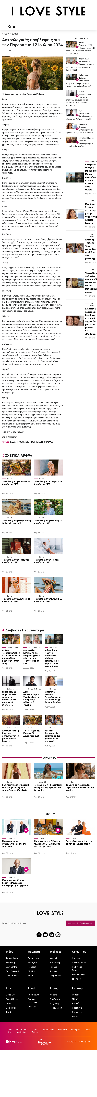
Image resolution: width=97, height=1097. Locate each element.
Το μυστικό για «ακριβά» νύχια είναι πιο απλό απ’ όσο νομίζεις (80, 787)
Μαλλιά (31, 971)
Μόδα (9, 951)
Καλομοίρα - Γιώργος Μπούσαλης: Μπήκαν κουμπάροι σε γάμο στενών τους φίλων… (52, 658)
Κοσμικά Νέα (78, 974)
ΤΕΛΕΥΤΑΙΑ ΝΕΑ (80, 39)
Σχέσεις (54, 971)
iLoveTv (49, 814)
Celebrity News (13, 647)
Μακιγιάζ (42, 782)
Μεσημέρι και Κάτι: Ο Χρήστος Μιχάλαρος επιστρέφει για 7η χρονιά (15, 883)
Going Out (11, 1008)
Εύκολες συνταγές (32, 1001)
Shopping (10, 962)
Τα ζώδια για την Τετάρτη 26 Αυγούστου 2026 (16, 561)
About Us (9, 1030)
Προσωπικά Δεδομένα (21, 1030)
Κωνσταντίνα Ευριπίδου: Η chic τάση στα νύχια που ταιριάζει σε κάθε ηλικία (15, 787)
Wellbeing (54, 958)
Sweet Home (12, 999)
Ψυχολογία (55, 975)
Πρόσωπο (33, 967)
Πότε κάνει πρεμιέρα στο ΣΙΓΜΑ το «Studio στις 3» (79, 842)
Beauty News (34, 958)
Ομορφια (49, 757)
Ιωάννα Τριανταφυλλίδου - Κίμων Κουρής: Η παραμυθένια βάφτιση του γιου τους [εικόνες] (80, 48)
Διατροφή (55, 962)
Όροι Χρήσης (34, 1030)
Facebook (62, 1029)
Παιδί (8, 1003)
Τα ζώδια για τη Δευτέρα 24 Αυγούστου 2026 (16, 600)
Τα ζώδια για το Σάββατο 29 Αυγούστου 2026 (48, 482)
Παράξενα (77, 1008)
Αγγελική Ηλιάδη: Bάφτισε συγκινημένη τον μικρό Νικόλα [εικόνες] (10, 736)
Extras (75, 1016)
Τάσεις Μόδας (13, 958)
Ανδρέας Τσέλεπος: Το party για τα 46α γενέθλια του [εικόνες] (52, 736)
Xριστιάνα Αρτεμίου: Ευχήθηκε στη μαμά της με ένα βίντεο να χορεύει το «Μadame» (90, 321)
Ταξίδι (9, 1012)
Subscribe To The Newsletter (80, 923)
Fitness (53, 967)
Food (31, 988)
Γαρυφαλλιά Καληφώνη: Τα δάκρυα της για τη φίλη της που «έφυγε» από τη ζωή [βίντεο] (80, 64)
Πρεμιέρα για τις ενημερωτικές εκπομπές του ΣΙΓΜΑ (15, 844)
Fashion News (12, 975)
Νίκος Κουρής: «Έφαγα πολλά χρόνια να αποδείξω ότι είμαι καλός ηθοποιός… (9, 698)
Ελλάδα (75, 999)
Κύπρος (75, 994)
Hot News (53, 647)
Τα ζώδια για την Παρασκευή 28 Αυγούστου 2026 (16, 522)
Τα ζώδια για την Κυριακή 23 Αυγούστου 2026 (48, 600)
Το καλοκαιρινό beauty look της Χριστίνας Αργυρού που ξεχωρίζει (48, 787)
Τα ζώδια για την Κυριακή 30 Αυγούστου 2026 (16, 482)
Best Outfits (11, 967)
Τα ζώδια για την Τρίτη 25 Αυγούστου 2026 (47, 561)
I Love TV (11, 838)
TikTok (87, 1029)
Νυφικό (53, 994)
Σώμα (9, 782)
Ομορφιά (34, 951)
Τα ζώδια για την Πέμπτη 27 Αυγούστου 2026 (48, 522)
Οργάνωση (55, 999)
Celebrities (79, 951)
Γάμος (54, 988)
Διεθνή (75, 1003)
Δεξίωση (54, 1003)
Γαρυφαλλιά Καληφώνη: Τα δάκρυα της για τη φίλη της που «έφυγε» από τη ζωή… (32, 657)
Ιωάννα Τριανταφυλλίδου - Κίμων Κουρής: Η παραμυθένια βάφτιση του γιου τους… (11, 657)
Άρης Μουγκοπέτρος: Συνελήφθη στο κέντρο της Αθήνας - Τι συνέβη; (31, 698)
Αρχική (5, 34)
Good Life (10, 994)
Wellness (56, 951)
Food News (33, 994)
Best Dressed (12, 971)
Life (8, 988)
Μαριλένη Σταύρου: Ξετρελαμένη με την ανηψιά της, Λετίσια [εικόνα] (53, 697)
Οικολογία (77, 1012)
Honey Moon (56, 1008)
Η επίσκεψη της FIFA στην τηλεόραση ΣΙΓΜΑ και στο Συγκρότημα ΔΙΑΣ (47, 844)
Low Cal (32, 1006)
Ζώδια (15, 34)
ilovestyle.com (86, 1041)
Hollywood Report (77, 968)
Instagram (75, 1029)
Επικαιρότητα (81, 988)
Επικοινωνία (48, 1029)
